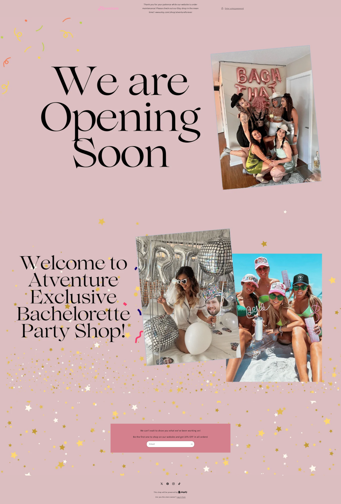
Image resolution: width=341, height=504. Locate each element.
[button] (232, 8)
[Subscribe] (191, 444)
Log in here (181, 497)
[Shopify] (182, 492)
